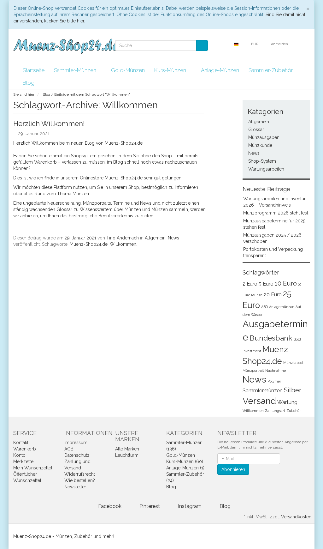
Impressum (75, 442)
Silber (292, 390)
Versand (259, 401)
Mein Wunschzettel (32, 467)
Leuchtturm (126, 455)
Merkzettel (24, 461)
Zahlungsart (275, 411)
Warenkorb (24, 448)
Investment (252, 351)
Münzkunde (260, 145)
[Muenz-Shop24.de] (65, 46)
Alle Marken (127, 448)
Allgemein (155, 237)
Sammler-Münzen (75, 70)
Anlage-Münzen (220, 70)
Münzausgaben (263, 137)
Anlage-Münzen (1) (185, 467)
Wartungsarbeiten (266, 169)
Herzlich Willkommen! (49, 123)
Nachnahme (275, 370)
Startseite (33, 70)
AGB (68, 448)
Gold (297, 339)
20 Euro (273, 295)
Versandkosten (296, 516)
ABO (264, 307)
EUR (255, 44)
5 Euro (266, 284)
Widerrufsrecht (79, 474)
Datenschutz (77, 455)
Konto (19, 455)
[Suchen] (202, 45)
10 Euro (286, 283)
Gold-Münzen (128, 70)
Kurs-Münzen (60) (184, 461)
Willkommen (123, 244)
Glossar (256, 129)
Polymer (274, 381)
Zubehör (293, 411)
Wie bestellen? (79, 480)
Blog (28, 83)
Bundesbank (271, 338)
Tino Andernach (122, 237)
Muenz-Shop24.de (89, 244)
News (173, 237)
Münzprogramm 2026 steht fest (275, 212)
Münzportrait (253, 370)
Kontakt (20, 442)
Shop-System (262, 161)
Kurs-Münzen (170, 70)
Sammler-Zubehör (271, 70)
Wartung (287, 402)
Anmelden (280, 44)
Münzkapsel (293, 363)
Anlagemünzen (281, 307)
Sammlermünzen (263, 391)
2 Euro (250, 284)
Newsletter (75, 486)
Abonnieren (233, 469)
